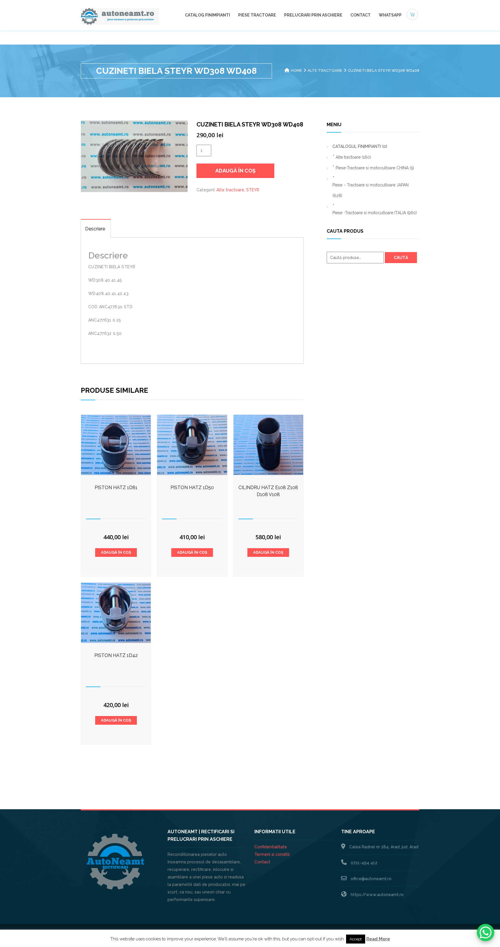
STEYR (252, 190)
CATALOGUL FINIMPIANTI (359, 146)
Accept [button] (356, 939)
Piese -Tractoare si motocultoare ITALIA (374, 212)
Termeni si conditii (272, 854)
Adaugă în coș (235, 171)
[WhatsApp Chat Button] (485, 932)
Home (296, 70)
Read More (378, 939)
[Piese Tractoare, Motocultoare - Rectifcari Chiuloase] (120, 16)
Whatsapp (390, 15)
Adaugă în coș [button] (116, 552)
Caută (401, 257)
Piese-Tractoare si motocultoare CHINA (375, 168)
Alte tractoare (325, 70)
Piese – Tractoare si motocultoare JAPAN (370, 190)
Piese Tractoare (257, 15)
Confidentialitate (270, 847)
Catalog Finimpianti (207, 15)
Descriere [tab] (95, 229)
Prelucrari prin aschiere (313, 15)
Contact (360, 15)
